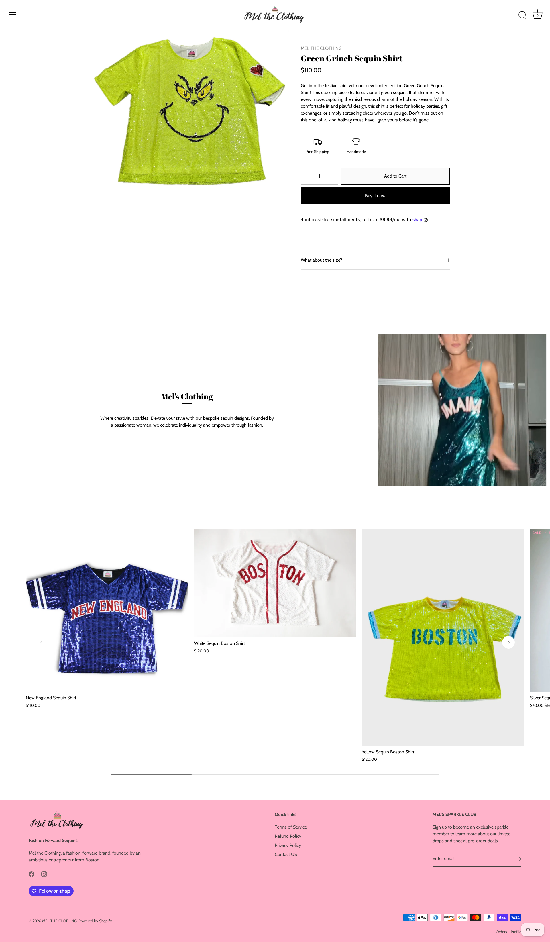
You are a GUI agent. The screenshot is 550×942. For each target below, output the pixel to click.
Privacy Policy (288, 845)
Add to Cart (395, 176)
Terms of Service (291, 827)
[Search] (522, 15)
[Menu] (12, 14)
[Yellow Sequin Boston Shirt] (443, 637)
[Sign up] (518, 859)
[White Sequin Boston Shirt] (275, 583)
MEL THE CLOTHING (321, 48)
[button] (41, 642)
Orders (501, 931)
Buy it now (375, 195)
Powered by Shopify (95, 921)
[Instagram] (44, 873)
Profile (516, 931)
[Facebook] (31, 873)
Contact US (286, 854)
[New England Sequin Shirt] (107, 610)
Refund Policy (288, 836)
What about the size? (321, 260)
